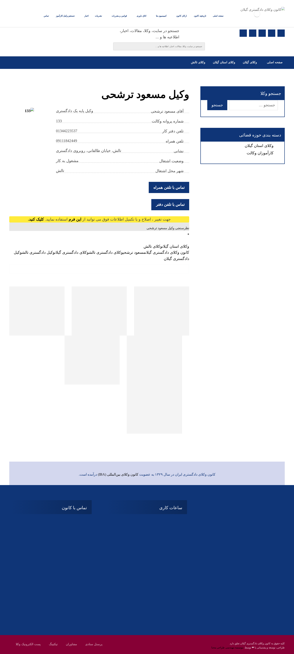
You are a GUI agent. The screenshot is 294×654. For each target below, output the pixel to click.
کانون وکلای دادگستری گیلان (167, 252)
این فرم (75, 219)
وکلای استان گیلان (175, 246)
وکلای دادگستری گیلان (72, 252)
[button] (281, 33)
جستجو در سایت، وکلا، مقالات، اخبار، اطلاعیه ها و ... (149, 34)
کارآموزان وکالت (260, 153)
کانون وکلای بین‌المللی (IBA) (118, 474)
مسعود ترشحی (134, 252)
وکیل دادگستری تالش (38, 252)
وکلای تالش (153, 246)
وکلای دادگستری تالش (106, 252)
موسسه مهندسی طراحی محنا (227, 647)
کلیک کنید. (36, 219)
